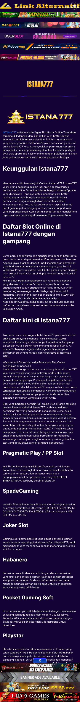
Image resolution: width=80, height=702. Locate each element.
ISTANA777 (10, 132)
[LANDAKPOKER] (40, 687)
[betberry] (40, 667)
